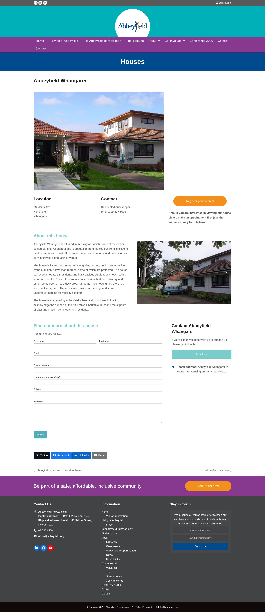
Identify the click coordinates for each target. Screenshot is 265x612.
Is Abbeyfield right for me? (117, 529)
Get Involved (109, 563)
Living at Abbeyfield (113, 520)
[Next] (226, 272)
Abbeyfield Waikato (217, 471)
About (105, 537)
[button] (42, 455)
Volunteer (111, 567)
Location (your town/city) (47, 377)
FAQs (109, 524)
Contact (106, 589)
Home (105, 511)
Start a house (114, 576)
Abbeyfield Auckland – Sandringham (57, 471)
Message (38, 401)
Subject (38, 389)
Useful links (113, 559)
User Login (225, 2)
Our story (111, 542)
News (109, 554)
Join (108, 572)
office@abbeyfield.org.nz (53, 536)
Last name (104, 341)
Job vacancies (114, 580)
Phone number (41, 365)
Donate (106, 593)
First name (39, 341)
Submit (40, 434)
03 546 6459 (45, 530)
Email (36, 353)
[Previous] (142, 272)
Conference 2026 (111, 585)
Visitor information (117, 516)
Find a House (109, 533)
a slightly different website (166, 607)
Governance (113, 546)
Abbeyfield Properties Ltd (121, 550)
